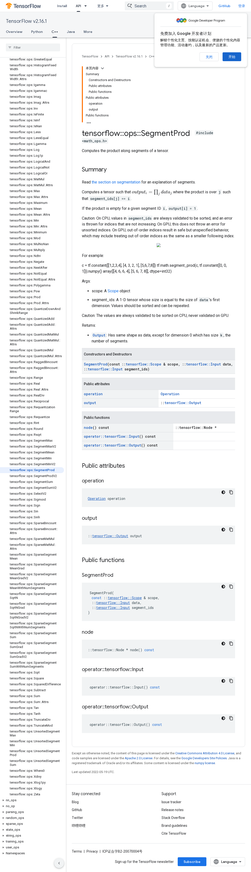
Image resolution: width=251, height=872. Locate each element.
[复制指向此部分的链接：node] (98, 632)
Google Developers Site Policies (204, 758)
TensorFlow (90, 56)
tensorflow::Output (182, 402)
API (78, 6)
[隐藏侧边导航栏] (59, 863)
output (90, 402)
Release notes (173, 810)
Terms (77, 851)
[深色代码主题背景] (223, 492)
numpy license (205, 763)
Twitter (77, 818)
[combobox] (149, 5)
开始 (231, 57)
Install (62, 6)
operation (93, 394)
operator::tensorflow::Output (112, 445)
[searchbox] (33, 47)
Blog (75, 802)
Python (37, 31)
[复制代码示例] (231, 492)
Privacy (92, 851)
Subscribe (192, 861)
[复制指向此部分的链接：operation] (109, 481)
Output (99, 335)
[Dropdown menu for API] (87, 6)
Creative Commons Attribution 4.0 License (204, 753)
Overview (14, 31)
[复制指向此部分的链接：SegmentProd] (118, 575)
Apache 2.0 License (138, 758)
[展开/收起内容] (102, 68)
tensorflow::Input (203, 364)
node (88, 427)
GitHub (224, 6)
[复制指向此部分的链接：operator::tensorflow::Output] (153, 707)
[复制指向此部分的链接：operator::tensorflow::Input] (148, 670)
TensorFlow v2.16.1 (26, 21)
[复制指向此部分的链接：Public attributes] (130, 466)
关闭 (209, 57)
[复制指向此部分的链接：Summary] (111, 170)
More (88, 31)
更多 (100, 6)
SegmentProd (95, 364)
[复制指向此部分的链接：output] (102, 518)
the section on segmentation (116, 182)
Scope (113, 291)
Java (71, 31)
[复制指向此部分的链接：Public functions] (129, 560)
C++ (54, 31)
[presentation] (152, 192)
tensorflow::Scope (143, 364)
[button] (32, 800)
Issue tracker (171, 802)
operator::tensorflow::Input (111, 436)
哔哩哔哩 (79, 826)
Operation (170, 394)
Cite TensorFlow (174, 833)
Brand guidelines (174, 826)
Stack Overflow (173, 818)
